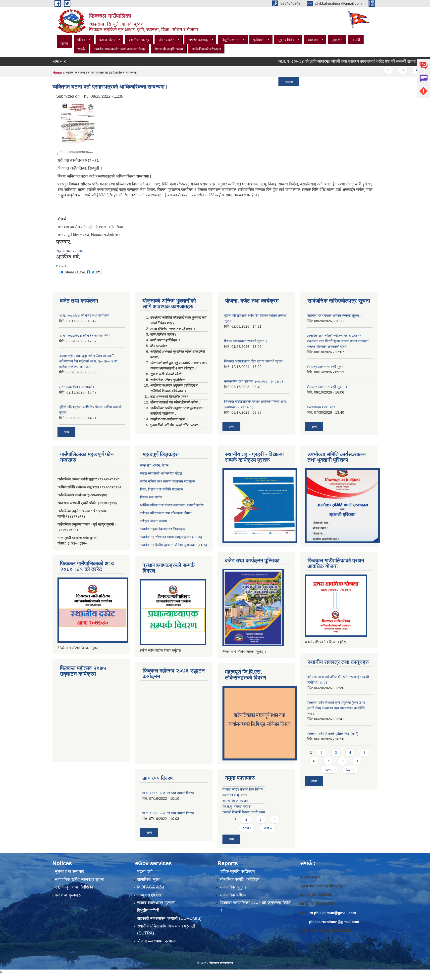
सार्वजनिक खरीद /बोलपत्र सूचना (79, 879)
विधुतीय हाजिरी (148, 910)
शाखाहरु (311, 40)
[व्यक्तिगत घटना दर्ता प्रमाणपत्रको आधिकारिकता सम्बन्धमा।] (77, 127)
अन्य (66, 432)
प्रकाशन (337, 40)
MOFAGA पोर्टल (150, 887)
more (270, 82)
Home (57, 73)
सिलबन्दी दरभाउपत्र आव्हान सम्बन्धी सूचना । (334, 315)
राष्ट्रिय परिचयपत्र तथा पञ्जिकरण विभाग (165, 513)
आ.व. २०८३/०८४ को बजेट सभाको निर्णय (84, 336)
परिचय (80, 40)
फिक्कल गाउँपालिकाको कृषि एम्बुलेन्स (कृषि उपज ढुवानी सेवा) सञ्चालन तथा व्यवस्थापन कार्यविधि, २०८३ (336, 708)
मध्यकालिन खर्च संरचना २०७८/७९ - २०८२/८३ (253, 381)
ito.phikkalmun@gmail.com (332, 913)
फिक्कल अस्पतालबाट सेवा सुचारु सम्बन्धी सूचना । (255, 361)
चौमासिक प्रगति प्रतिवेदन (240, 879)
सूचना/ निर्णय (284, 40)
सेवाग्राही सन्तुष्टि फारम (169, 49)
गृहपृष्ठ (64, 43)
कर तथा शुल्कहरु (68, 895)
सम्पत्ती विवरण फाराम (235, 801)
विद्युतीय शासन (228, 40)
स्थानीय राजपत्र (139, 40)
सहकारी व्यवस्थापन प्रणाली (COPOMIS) (169, 918)
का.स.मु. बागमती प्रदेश (236, 806)
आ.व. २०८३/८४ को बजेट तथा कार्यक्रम (84, 315)
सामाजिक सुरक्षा (149, 879)
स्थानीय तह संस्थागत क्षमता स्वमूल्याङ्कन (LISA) (171, 537)
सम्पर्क (81, 49)
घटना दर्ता (145, 871)
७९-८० (61, 266)
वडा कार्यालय (105, 40)
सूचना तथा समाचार (70, 251)
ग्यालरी (356, 40)
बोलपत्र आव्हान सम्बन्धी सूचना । (327, 387)
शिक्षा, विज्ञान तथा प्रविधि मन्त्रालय (161, 489)
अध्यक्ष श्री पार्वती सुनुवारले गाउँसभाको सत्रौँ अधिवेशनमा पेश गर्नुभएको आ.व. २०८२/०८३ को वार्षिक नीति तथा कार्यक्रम (88, 361)
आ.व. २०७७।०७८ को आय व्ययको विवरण (168, 813)
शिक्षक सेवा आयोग (151, 497)
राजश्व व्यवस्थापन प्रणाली (156, 902)
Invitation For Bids (321, 407)
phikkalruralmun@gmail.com (334, 922)
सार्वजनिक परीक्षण (233, 895)
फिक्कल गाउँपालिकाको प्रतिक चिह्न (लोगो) (332, 734)
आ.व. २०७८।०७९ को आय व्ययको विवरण (168, 793)
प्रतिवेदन (257, 40)
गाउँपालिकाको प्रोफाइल (206, 49)
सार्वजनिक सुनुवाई (233, 887)
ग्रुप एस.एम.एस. (149, 895)
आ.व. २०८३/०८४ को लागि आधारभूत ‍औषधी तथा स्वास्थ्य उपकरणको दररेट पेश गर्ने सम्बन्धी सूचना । (330, 61)
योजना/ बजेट (164, 40)
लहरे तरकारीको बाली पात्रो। (76, 387)
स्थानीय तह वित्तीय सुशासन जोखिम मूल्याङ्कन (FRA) (173, 545)
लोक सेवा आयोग (150, 465)
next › (246, 828)
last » (268, 828)
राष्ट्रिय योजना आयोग (153, 521)
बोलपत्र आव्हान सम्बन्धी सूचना (325, 367)
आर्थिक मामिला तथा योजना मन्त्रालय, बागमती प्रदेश (172, 505)
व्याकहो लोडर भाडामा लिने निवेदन (242, 789)
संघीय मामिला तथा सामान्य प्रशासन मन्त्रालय (167, 481)
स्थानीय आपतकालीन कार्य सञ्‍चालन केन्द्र (119, 49)
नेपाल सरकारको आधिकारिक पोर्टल (161, 473)
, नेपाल (164, 465)
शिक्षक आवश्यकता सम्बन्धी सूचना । (246, 341)
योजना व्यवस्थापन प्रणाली (156, 941)
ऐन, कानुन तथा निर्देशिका (74, 887)
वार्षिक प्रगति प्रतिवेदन (237, 871)
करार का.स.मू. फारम (234, 795)
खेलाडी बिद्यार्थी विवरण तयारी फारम (243, 812)
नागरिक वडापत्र (196, 40)
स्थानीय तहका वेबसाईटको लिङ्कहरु (162, 529)
